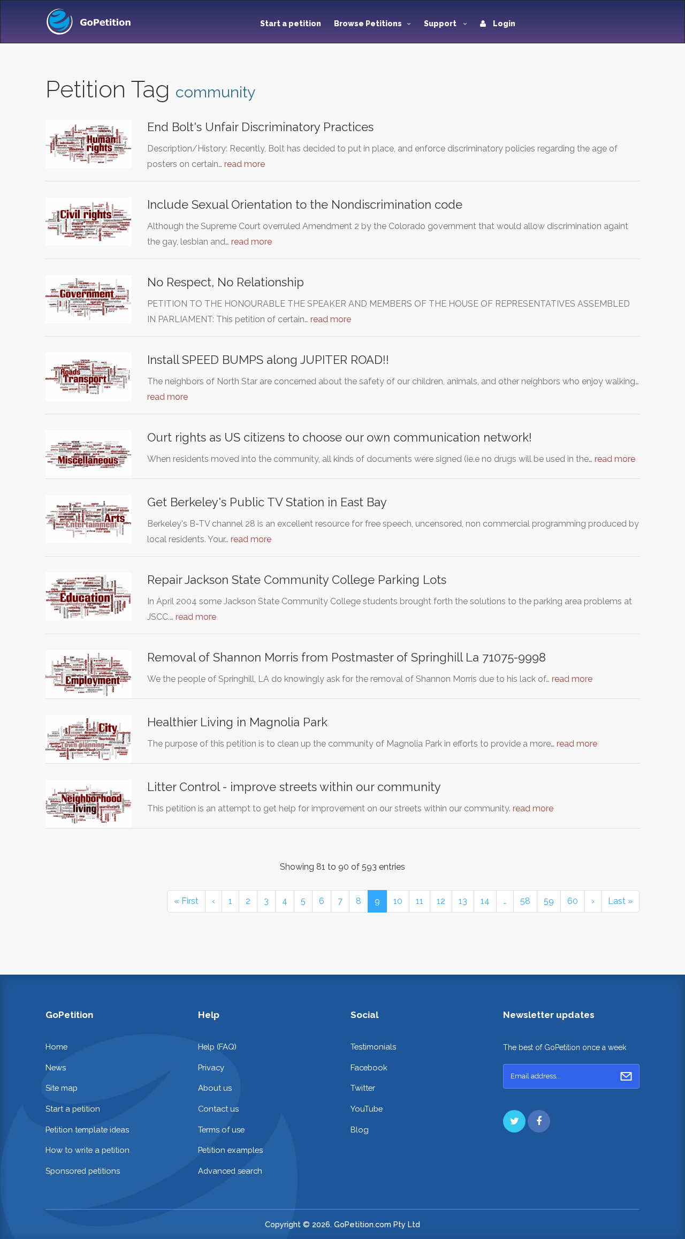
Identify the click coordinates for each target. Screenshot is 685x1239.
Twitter (363, 1087)
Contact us (218, 1108)
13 (463, 901)
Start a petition (290, 23)
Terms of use (221, 1129)
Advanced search (230, 1170)
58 (525, 901)
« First (186, 901)
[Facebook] (539, 1121)
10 (397, 901)
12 (441, 901)
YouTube (367, 1108)
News (55, 1067)
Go (626, 1076)
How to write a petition (87, 1149)
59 (549, 901)
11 (419, 901)
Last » (620, 901)
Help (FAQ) (217, 1046)
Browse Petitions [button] (368, 23)
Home (56, 1046)
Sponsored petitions (82, 1170)
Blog (360, 1129)
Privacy (211, 1067)
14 (485, 901)
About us (215, 1087)
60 (572, 901)
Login (503, 23)
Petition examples (230, 1149)
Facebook (369, 1067)
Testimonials (373, 1046)
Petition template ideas (87, 1129)
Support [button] (441, 23)
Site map (61, 1087)
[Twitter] (514, 1121)
